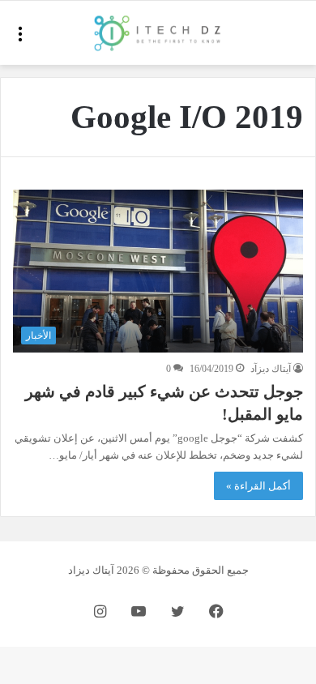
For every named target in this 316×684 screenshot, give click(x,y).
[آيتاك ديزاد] (158, 32)
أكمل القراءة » (258, 486)
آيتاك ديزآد (270, 368)
